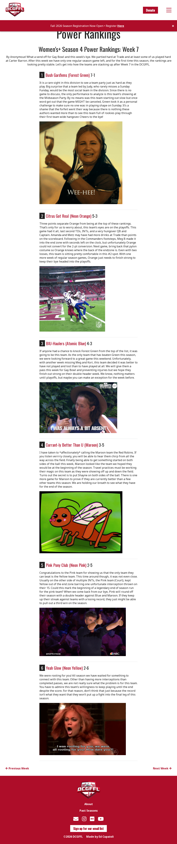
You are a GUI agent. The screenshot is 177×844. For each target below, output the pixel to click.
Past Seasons (89, 810)
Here (120, 26)
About (88, 804)
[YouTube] (101, 818)
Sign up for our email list (88, 828)
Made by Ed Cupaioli (100, 836)
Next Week (161, 768)
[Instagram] (84, 818)
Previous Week (18, 768)
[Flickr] (92, 818)
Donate (150, 10)
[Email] (75, 818)
